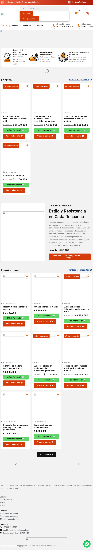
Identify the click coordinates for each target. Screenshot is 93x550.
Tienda (15, 26)
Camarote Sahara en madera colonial (43, 426)
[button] (14, 136)
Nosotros (27, 26)
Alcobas (5, 113)
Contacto (39, 26)
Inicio (4, 26)
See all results (29, 19)
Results (26, 14)
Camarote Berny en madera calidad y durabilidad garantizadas (15, 427)
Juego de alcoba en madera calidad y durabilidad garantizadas (45, 118)
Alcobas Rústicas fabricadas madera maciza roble (15, 118)
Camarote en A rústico (13, 175)
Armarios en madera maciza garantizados (12, 367)
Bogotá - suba (63, 24)
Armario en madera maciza (46, 307)
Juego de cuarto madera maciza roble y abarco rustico (75, 118)
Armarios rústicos (9, 303)
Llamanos (86, 24)
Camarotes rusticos (9, 172)
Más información (14, 130)
